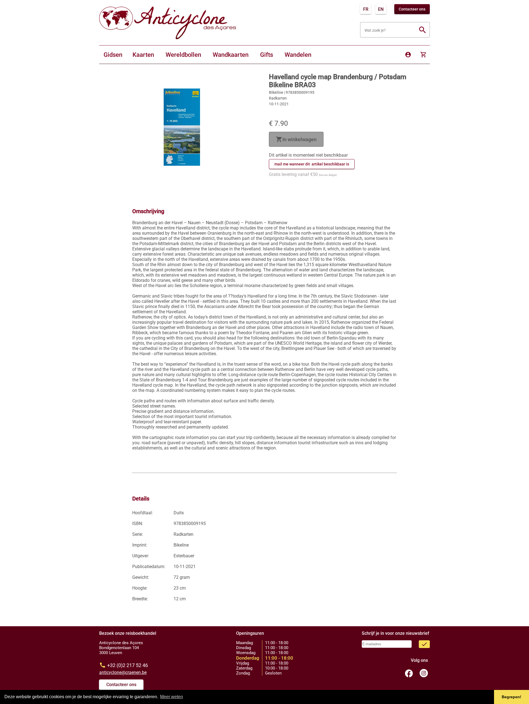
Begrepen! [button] (511, 697)
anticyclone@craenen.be (123, 672)
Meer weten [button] (171, 696)
